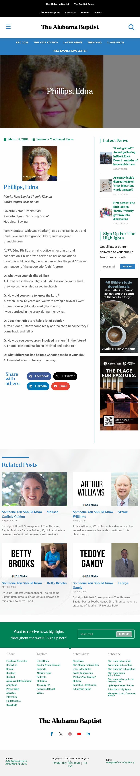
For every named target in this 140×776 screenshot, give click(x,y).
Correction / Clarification (85, 685)
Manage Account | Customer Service (121, 694)
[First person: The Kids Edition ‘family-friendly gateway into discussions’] (106, 213)
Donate (9, 669)
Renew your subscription (120, 665)
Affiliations (11, 685)
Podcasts (41, 677)
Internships (11, 697)
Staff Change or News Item (86, 665)
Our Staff (10, 677)
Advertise (10, 693)
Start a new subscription (119, 661)
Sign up (128, 266)
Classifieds (115, 42)
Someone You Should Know (55, 139)
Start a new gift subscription (121, 669)
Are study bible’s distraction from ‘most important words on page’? (123, 183)
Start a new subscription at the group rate (121, 680)
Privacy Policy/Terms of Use (66, 763)
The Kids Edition (46, 42)
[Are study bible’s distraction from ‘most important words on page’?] (106, 185)
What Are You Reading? (84, 677)
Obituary (77, 681)
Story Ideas (78, 661)
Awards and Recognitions (18, 681)
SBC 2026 (22, 42)
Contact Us (11, 665)
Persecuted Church (46, 689)
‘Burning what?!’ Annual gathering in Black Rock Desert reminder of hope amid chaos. (125, 156)
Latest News (72, 42)
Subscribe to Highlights (119, 689)
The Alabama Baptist (57, 4)
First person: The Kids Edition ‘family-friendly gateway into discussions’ (124, 211)
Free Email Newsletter (70, 50)
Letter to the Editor (82, 669)
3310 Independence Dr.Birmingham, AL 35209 (16, 762)
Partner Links (12, 689)
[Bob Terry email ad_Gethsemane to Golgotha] (119, 315)
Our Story (10, 673)
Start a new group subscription (116, 674)
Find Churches (13, 701)
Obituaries (42, 681)
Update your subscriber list (121, 685)
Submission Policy (82, 689)
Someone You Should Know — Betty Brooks (34, 583)
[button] (132, 27)
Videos (40, 693)
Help (85, 763)
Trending (95, 42)
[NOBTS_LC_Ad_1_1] (119, 393)
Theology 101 (43, 685)
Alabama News (44, 673)
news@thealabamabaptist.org (120, 762)
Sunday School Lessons (48, 665)
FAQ (70, 766)
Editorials (41, 669)
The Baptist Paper (84, 4)
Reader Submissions (83, 673)
